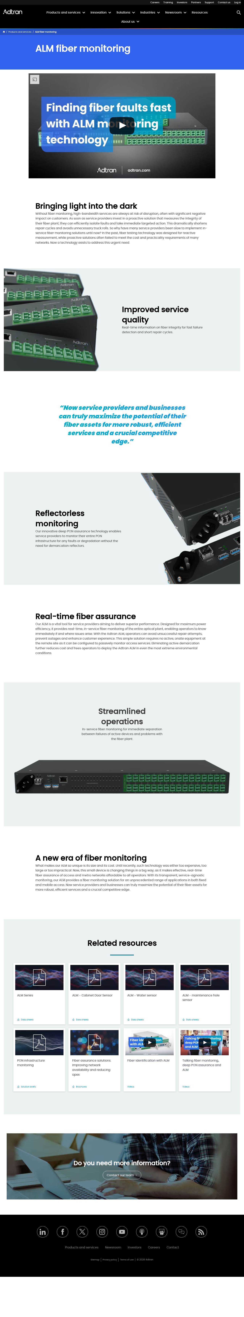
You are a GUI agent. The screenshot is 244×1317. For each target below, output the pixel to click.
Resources (200, 12)
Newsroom (173, 12)
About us (128, 21)
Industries (147, 12)
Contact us (224, 2)
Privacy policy (110, 1260)
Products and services (64, 12)
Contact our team (121, 1175)
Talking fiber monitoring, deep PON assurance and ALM (201, 1065)
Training (168, 2)
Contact (173, 1247)
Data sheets (27, 1020)
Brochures (81, 1087)
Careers (154, 2)
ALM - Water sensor (142, 995)
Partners (196, 2)
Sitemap (95, 1260)
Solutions (123, 12)
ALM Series (25, 995)
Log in (237, 2)
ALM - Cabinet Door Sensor (92, 995)
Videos (130, 1087)
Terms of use (127, 1260)
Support (209, 2)
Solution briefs (28, 1087)
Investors (182, 2)
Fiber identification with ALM (148, 1060)
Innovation (99, 12)
